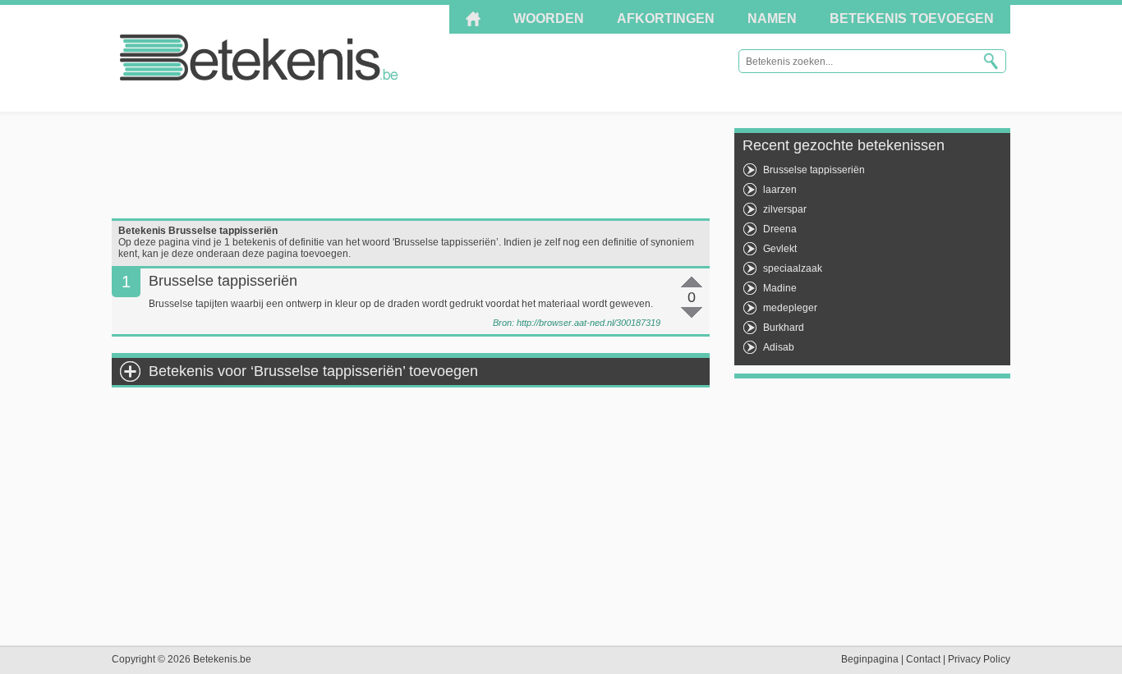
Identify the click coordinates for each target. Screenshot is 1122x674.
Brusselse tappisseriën (814, 170)
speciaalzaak (792, 268)
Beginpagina (870, 659)
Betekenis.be (259, 57)
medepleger (790, 308)
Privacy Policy (979, 659)
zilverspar (785, 209)
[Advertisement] (411, 165)
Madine (780, 288)
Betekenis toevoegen (912, 18)
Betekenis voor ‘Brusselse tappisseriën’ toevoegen (313, 371)
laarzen (780, 189)
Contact (923, 659)
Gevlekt (780, 248)
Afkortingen (666, 18)
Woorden (548, 18)
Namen (772, 18)
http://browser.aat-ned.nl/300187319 (588, 323)
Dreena (780, 229)
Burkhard (783, 327)
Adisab (778, 347)
